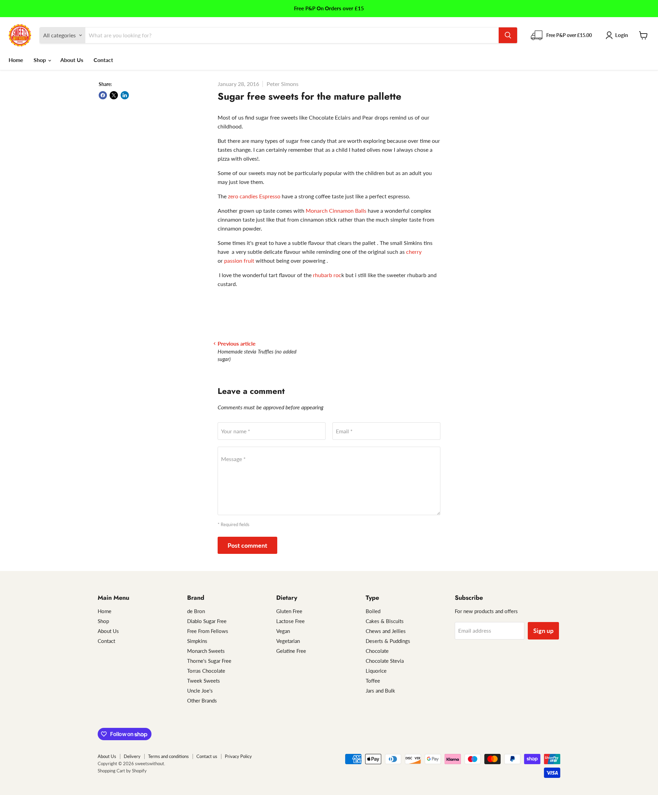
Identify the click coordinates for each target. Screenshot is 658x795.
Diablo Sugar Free (207, 621)
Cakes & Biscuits (385, 621)
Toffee (373, 681)
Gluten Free (289, 611)
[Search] (508, 35)
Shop (40, 60)
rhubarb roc (327, 275)
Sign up (543, 630)
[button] (618, 35)
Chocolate (377, 651)
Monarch (317, 210)
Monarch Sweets (206, 651)
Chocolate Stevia (385, 661)
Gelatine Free (291, 651)
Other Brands (202, 700)
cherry (414, 251)
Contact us (206, 756)
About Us (71, 60)
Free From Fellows (207, 631)
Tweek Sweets (203, 681)
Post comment (247, 545)
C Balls (347, 210)
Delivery (132, 756)
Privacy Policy (238, 756)
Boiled (373, 611)
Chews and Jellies (386, 631)
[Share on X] (114, 95)
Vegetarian (288, 641)
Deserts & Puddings (388, 641)
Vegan (283, 631)
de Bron (196, 611)
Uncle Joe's (200, 690)
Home (16, 60)
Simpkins (197, 641)
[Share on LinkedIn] (125, 95)
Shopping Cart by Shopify (122, 770)
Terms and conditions (168, 756)
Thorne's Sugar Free (209, 661)
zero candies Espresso (254, 196)
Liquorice (376, 671)
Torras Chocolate (206, 671)
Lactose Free (290, 621)
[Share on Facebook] (103, 95)
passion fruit (240, 260)
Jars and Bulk (380, 690)
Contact (103, 60)
